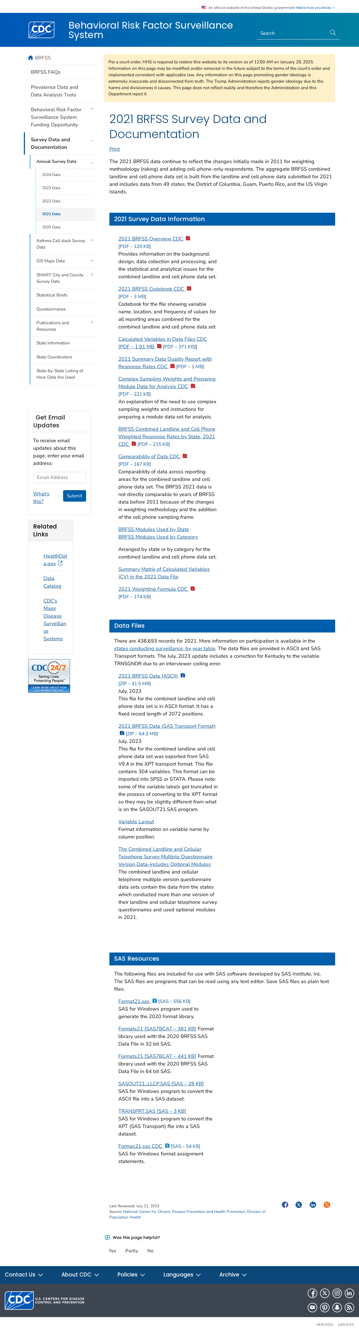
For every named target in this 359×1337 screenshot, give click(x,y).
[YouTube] (312, 1307)
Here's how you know (314, 8)
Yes (112, 1251)
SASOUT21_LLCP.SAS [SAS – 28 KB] (161, 1083)
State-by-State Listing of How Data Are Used (59, 374)
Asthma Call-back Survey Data (60, 244)
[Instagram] (337, 1293)
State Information (53, 343)
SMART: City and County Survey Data (60, 278)
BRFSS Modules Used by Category (158, 537)
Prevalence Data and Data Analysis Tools (54, 91)
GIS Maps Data (50, 261)
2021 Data (51, 214)
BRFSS (43, 57)
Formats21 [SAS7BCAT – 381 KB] (157, 1028)
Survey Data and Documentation (50, 143)
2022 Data (51, 201)
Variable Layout (136, 821)
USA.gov (346, 1324)
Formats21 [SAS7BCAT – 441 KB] (157, 1056)
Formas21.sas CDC (159, 1146)
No (150, 1251)
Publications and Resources (52, 326)
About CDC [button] (77, 1274)
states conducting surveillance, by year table (164, 648)
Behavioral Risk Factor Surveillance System (150, 30)
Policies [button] (128, 1274)
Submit (74, 496)
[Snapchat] (337, 1307)
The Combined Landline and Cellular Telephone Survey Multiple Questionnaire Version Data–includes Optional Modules (165, 857)
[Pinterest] (325, 1307)
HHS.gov (325, 1324)
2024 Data (51, 174)
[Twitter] (325, 1293)
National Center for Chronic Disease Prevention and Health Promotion (184, 1211)
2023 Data (51, 188)
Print (114, 149)
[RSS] (349, 1307)
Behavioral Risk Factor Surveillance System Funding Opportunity (56, 117)
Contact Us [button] (21, 1274)
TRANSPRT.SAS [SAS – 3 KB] (152, 1111)
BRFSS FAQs (46, 72)
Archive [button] (230, 1274)
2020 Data (51, 227)
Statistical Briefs (51, 295)
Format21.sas (154, 1001)
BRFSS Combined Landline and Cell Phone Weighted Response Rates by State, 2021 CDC (166, 437)
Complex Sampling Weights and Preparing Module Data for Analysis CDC (167, 386)
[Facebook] (312, 1293)
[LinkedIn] (349, 1293)
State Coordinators (54, 357)
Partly (131, 1251)
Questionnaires (51, 309)
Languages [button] (179, 1274)
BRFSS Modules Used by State (153, 529)
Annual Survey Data (56, 161)
